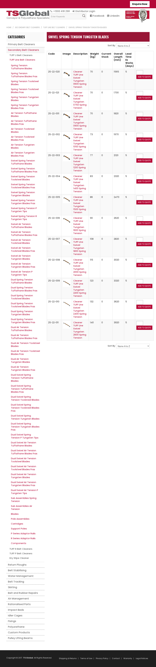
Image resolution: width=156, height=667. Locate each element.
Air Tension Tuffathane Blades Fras (24, 122)
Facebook (98, 15)
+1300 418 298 (61, 11)
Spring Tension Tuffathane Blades (21, 67)
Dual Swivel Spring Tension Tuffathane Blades (22, 377)
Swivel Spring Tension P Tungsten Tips (24, 210)
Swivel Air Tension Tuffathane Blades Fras (24, 233)
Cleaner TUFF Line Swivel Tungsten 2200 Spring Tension (79, 288)
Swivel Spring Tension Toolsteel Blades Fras (23, 186)
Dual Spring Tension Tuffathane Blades (22, 281)
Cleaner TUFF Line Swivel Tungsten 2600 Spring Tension (79, 330)
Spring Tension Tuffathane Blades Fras (24, 75)
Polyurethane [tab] (16, 627)
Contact (116, 658)
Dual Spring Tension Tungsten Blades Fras (23, 321)
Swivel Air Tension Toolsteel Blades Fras (23, 249)
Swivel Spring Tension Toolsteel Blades (23, 178)
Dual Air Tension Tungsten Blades (20, 360)
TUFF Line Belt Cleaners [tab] (22, 59)
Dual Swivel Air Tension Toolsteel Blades (23, 460)
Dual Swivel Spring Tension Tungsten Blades (25, 417)
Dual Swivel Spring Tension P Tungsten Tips (24, 436)
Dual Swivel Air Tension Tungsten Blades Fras (23, 484)
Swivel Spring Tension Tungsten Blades (23, 194)
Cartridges (17, 523)
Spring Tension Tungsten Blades (25, 99)
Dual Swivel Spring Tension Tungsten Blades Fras (25, 426)
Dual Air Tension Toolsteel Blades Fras (25, 352)
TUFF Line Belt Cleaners (54, 27)
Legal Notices (142, 658)
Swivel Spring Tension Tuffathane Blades (23, 162)
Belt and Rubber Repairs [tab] (23, 593)
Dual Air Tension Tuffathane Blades (21, 329)
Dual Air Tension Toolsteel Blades (25, 344)
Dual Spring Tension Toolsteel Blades (22, 297)
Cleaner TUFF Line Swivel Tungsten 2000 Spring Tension (79, 267)
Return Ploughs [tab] (17, 564)
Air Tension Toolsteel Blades (22, 130)
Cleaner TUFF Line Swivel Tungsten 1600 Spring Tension (79, 225)
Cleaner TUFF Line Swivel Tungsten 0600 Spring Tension (79, 79)
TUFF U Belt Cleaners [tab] (20, 55)
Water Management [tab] (21, 576)
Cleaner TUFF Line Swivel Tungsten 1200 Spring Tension (79, 163)
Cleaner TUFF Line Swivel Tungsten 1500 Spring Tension (79, 204)
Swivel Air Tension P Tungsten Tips (22, 273)
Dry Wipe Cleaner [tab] (19, 558)
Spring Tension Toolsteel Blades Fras (25, 91)
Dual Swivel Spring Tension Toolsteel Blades (25, 398)
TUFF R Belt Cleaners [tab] (20, 548)
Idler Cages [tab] (15, 615)
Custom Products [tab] (19, 632)
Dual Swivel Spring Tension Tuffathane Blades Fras (22, 388)
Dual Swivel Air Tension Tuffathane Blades (23, 444)
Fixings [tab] (12, 621)
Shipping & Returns (68, 658)
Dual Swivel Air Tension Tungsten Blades (23, 476)
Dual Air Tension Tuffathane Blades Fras (24, 337)
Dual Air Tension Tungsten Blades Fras (23, 368)
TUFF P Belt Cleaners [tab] (20, 553)
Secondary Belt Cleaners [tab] (23, 50)
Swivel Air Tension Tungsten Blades (21, 257)
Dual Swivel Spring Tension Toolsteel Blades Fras (25, 407)
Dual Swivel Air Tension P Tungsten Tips (24, 492)
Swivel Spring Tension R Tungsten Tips (24, 218)
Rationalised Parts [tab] (19, 604)
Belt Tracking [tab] (16, 581)
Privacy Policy (102, 658)
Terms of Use (86, 658)
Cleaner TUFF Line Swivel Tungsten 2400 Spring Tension (79, 309)
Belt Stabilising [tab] (17, 570)
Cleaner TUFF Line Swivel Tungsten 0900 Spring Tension (79, 121)
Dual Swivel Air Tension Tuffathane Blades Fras (24, 452)
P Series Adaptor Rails (23, 533)
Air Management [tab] (18, 598)
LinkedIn (115, 15)
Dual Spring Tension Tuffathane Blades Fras (24, 289)
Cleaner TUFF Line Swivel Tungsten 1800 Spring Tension (79, 246)
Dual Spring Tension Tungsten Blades (22, 313)
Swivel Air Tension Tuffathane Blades (21, 225)
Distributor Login (85, 11)
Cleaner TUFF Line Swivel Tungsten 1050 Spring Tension (79, 142)
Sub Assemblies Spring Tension (23, 499)
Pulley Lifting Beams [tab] (20, 638)
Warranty (127, 658)
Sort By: (111, 45)
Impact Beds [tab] (16, 610)
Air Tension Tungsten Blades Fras (23, 154)
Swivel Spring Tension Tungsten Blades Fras (23, 202)
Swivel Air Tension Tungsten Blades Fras (23, 265)
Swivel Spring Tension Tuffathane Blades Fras (24, 170)
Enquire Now (139, 4)
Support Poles (19, 528)
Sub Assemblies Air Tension (21, 507)
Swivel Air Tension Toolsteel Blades (21, 241)
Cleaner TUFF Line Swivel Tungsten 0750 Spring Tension (80, 100)
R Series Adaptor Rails (23, 538)
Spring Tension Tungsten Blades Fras (25, 106)
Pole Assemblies (20, 518)
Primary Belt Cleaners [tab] (21, 44)
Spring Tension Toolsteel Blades (25, 83)
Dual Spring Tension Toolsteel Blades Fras (23, 305)
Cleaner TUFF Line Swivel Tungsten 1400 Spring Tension (79, 184)
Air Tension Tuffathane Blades (24, 114)
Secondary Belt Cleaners (27, 27)
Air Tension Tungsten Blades (23, 146)
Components (18, 543)
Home (8, 27)
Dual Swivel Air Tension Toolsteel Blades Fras (23, 468)
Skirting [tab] (12, 587)
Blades (15, 514)
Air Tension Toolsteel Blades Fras (22, 138)
